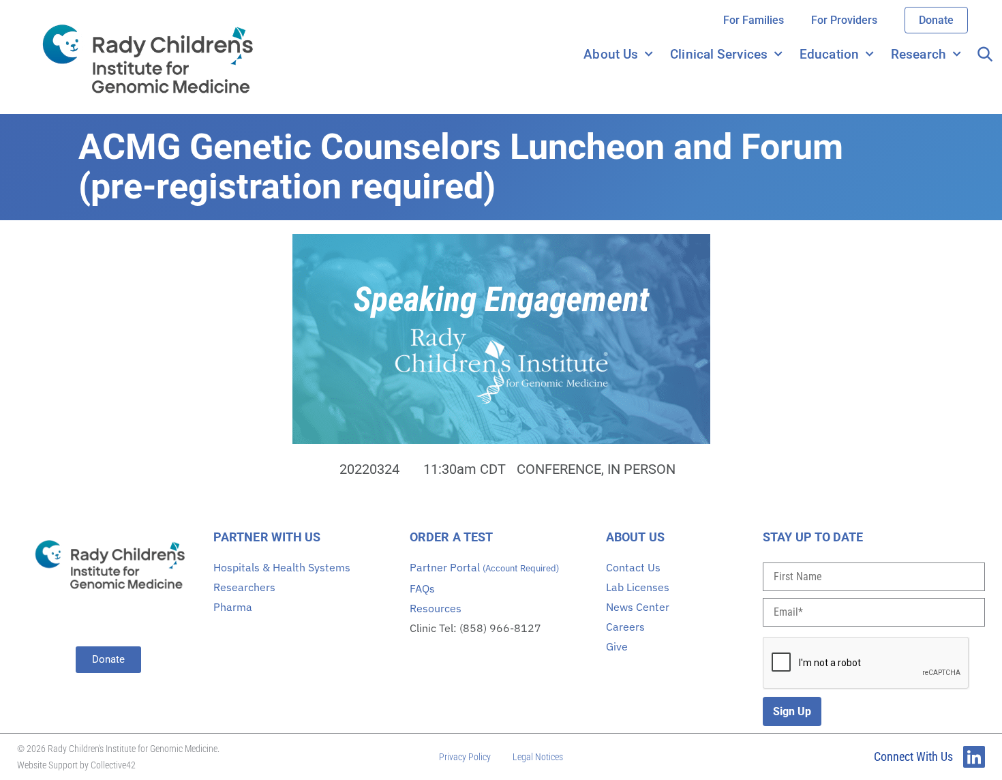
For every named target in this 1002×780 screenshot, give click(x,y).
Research (918, 54)
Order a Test (451, 537)
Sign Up (792, 711)
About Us (610, 54)
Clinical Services (719, 54)
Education (829, 54)
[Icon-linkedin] (974, 757)
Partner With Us (267, 537)
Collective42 (113, 765)
